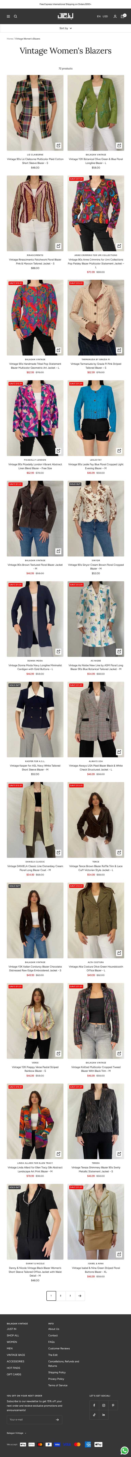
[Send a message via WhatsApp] (124, 1450)
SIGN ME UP (40, 747)
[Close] (112, 700)
